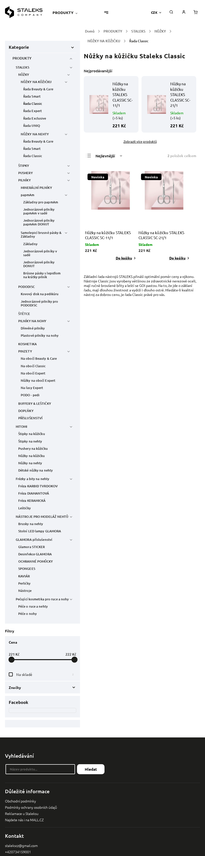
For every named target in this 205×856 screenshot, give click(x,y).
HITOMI (22, 426)
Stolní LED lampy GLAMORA (39, 531)
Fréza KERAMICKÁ (32, 500)
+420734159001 (18, 851)
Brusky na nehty (30, 524)
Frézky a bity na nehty (32, 479)
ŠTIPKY (23, 165)
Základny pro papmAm (40, 202)
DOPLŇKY (26, 410)
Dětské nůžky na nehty (35, 470)
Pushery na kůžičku (33, 448)
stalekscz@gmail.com (21, 845)
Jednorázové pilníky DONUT (38, 264)
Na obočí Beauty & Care (39, 358)
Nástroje (25, 590)
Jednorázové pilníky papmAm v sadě (38, 211)
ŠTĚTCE (24, 313)
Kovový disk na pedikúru (39, 294)
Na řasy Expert (32, 387)
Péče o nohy (27, 613)
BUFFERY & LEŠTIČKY (34, 403)
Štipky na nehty (30, 441)
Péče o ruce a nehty (33, 606)
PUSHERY (25, 173)
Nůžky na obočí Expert (38, 380)
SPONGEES (26, 568)
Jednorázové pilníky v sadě (40, 253)
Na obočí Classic (33, 366)
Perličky (24, 583)
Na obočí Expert (33, 373)
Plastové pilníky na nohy (39, 335)
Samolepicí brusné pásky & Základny (41, 234)
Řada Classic (32, 103)
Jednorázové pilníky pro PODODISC (39, 303)
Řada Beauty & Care (38, 89)
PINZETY (25, 351)
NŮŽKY (23, 74)
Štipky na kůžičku (31, 434)
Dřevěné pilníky (33, 328)
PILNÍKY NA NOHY (32, 321)
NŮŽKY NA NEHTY (35, 134)
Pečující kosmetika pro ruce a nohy (42, 599)
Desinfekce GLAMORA (35, 554)
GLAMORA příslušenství (34, 539)
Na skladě (45, 674)
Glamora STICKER (31, 547)
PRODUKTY (22, 58)
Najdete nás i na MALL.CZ (24, 819)
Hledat (91, 769)
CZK (154, 12)
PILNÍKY (24, 180)
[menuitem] (67, 12)
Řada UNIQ (31, 125)
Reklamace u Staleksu (21, 813)
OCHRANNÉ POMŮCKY (35, 561)
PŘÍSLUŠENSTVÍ (30, 418)
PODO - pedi (30, 395)
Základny (30, 244)
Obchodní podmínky (20, 800)
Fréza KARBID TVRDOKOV (38, 486)
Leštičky (24, 508)
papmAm (27, 195)
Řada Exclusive (34, 118)
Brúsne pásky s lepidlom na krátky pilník (41, 275)
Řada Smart (31, 96)
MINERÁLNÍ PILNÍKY (36, 187)
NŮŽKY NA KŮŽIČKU (36, 82)
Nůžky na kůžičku (31, 456)
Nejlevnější (105, 155)
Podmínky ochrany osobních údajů (31, 807)
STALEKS (22, 67)
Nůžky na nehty (30, 463)
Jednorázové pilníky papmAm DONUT (38, 222)
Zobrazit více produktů (140, 141)
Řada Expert (32, 111)
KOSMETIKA (27, 344)
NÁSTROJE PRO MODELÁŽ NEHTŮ (42, 516)
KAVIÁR (24, 576)
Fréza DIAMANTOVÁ (33, 493)
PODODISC (26, 286)
